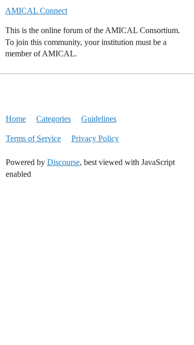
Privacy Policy (95, 138)
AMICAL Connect (36, 10)
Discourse (63, 162)
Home (16, 118)
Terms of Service (33, 138)
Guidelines (98, 118)
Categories (53, 118)
